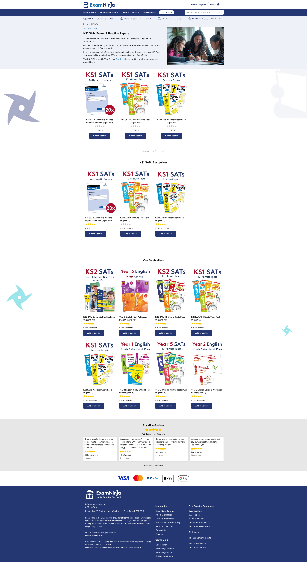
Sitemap (159, 534)
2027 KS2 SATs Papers (199, 526)
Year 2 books (121, 59)
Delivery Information (165, 518)
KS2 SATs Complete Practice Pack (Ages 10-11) (99, 318)
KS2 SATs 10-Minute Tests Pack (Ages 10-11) (170, 318)
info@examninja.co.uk (95, 504)
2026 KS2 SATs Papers (199, 522)
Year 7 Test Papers (197, 543)
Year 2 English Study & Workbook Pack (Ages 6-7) (206, 391)
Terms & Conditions (164, 526)
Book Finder (161, 545)
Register (202, 4)
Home (85, 24)
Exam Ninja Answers (165, 548)
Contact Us (161, 530)
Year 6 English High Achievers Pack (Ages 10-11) (133, 318)
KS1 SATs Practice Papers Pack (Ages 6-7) (171, 121)
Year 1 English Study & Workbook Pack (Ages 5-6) (134, 391)
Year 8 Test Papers (197, 547)
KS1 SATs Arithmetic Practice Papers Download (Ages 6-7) (99, 121)
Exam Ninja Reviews (165, 511)
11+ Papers (194, 532)
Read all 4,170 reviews (153, 465)
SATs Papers (194, 515)
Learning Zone (148, 12)
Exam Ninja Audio (164, 552)
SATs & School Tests (108, 12)
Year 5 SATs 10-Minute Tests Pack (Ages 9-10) (171, 391)
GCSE (134, 12)
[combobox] (204, 12)
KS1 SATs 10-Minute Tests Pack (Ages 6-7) (135, 121)
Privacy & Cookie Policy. (94, 535)
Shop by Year (88, 12)
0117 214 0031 (91, 507)
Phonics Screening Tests (200, 538)
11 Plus (124, 12)
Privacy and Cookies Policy (168, 522)
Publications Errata (164, 556)
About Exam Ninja (164, 515)
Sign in (194, 4)
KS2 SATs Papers (196, 518)
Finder (168, 12)
